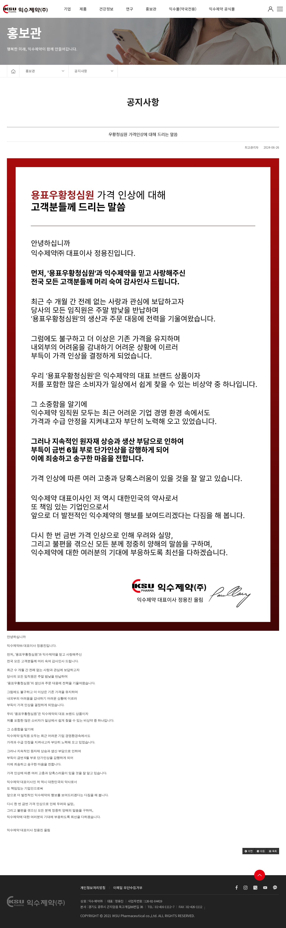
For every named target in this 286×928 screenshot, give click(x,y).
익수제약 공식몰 (222, 9)
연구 (129, 9)
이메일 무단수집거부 (127, 887)
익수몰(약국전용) (182, 9)
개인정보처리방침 (93, 887)
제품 (83, 9)
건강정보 (106, 9)
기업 (67, 9)
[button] (248, 851)
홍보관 (151, 9)
